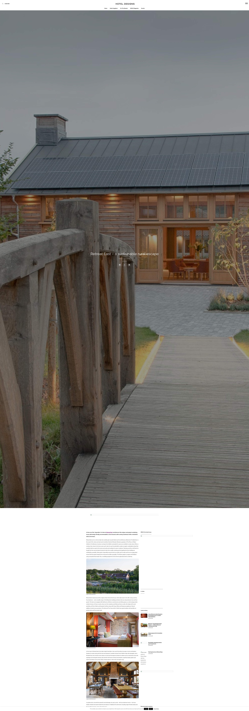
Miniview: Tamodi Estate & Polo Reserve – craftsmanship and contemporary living (155, 625)
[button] (119, 264)
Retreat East (109, 532)
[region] (124, 520)
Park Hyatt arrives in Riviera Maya (155, 652)
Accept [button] (146, 708)
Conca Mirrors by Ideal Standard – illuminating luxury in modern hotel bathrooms (155, 615)
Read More (156, 708)
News (105, 8)
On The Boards (124, 8)
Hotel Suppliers (114, 8)
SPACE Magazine (134, 8)
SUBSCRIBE (7, 3)
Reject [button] (151, 708)
